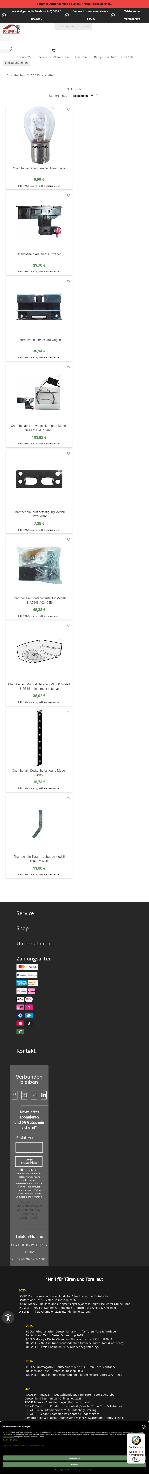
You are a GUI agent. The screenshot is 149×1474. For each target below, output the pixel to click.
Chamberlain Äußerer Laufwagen (39, 254)
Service (25, 913)
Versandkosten (52, 185)
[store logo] (24, 29)
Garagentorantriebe (106, 57)
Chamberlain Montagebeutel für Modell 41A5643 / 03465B (39, 600)
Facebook (14, 1095)
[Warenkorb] (54, 50)
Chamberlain (61, 57)
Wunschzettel (11, 49)
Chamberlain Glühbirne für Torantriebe (39, 168)
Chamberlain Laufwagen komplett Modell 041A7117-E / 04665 (39, 428)
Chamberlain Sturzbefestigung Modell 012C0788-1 (39, 514)
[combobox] (73, 26)
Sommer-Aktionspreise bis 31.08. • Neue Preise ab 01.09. (74, 4)
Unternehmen (30, 944)
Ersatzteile (81, 57)
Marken (43, 57)
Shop (22, 928)
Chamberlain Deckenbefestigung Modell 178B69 (39, 773)
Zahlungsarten (30, 959)
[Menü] (142, 1435)
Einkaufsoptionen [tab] (16, 62)
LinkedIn (44, 1095)
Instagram (34, 1095)
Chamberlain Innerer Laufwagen (39, 340)
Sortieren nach (58, 95)
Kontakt (26, 1051)
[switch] (136, 1459)
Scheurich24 (24, 57)
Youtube (24, 1095)
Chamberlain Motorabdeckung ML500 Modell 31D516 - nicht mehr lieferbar (39, 686)
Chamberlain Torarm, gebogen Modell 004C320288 (39, 859)
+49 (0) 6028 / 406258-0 (31, 1259)
